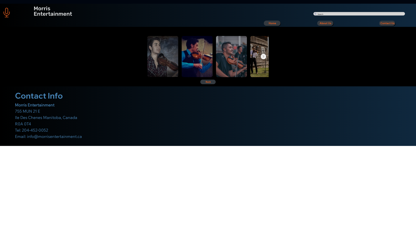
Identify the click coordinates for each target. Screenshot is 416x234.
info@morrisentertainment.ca (54, 136)
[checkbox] (155, 56)
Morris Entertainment (53, 11)
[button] (162, 56)
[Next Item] (263, 56)
